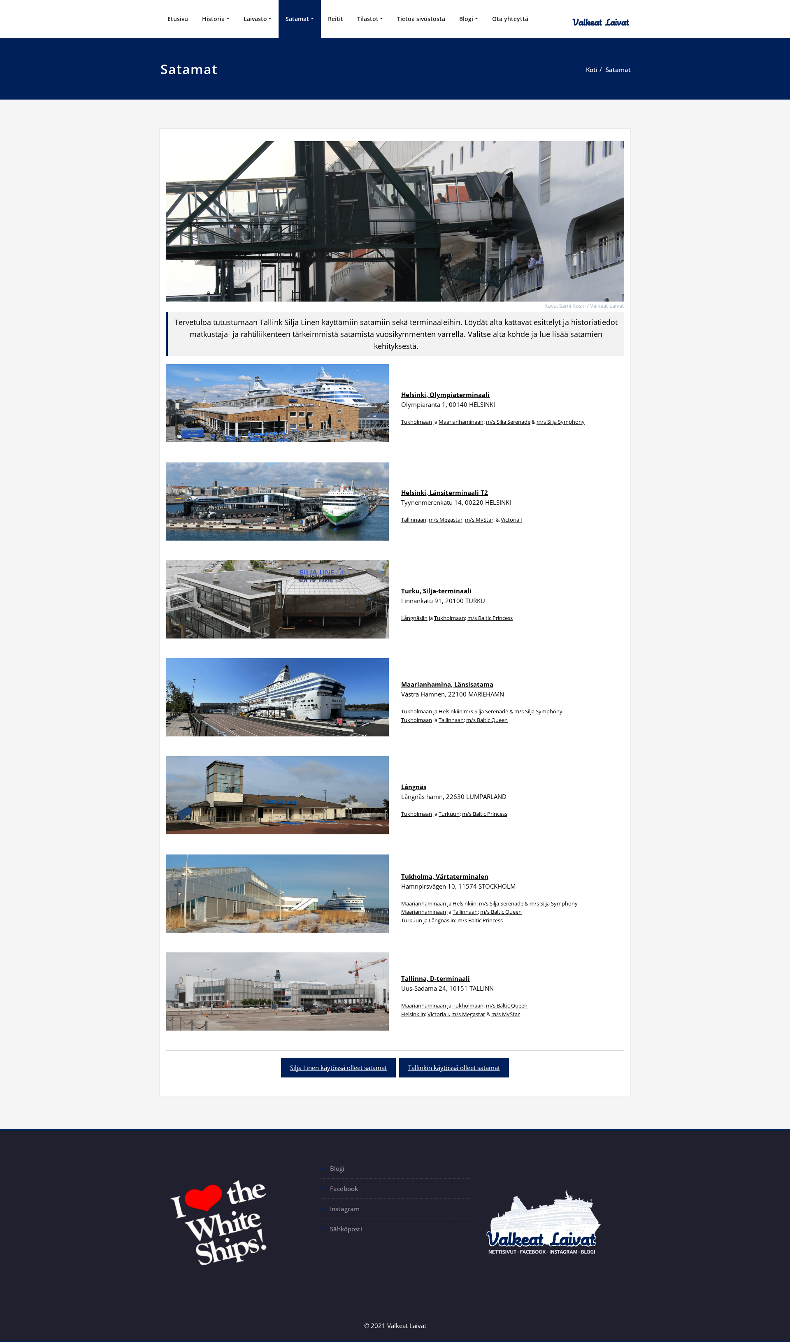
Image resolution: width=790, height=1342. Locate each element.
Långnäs (413, 786)
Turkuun (449, 813)
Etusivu (177, 19)
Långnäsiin (414, 618)
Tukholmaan (416, 421)
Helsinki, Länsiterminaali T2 (444, 492)
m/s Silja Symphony (561, 421)
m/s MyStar (479, 519)
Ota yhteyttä (510, 19)
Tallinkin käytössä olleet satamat (454, 1067)
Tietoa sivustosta (421, 19)
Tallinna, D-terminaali (435, 978)
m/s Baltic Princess (490, 618)
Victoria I (511, 519)
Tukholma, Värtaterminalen (444, 876)
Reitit (335, 19)
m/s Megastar (445, 519)
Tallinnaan (413, 519)
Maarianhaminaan (461, 421)
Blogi (466, 19)
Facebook (344, 1188)
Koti (591, 69)
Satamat (297, 19)
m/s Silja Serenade (508, 421)
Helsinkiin (450, 711)
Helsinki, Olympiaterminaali (445, 394)
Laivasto (255, 19)
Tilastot (368, 19)
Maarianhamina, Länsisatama (447, 684)
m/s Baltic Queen (487, 720)
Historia (213, 19)
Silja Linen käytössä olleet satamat (338, 1067)
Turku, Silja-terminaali (436, 591)
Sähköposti (346, 1229)
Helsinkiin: (465, 903)
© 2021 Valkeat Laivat (395, 1325)
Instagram (345, 1209)
